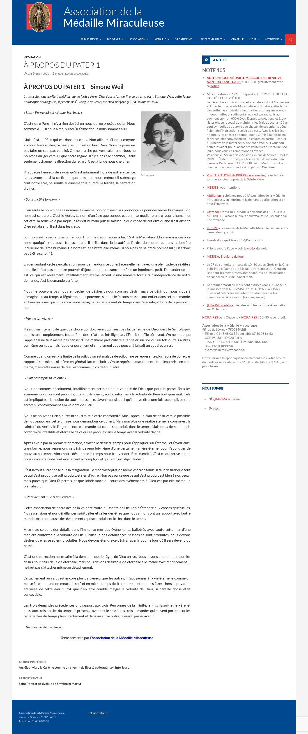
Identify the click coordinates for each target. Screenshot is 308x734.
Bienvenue (113, 39)
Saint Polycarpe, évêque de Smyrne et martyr (50, 681)
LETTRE (212, 228)
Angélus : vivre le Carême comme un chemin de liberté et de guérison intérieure (74, 664)
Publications (89, 39)
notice (214, 86)
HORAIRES (210, 317)
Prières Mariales (211, 39)
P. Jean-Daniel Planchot (72, 73)
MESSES (213, 187)
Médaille (160, 39)
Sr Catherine (183, 39)
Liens (252, 39)
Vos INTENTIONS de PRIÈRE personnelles (236, 175)
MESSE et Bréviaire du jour (225, 256)
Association (137, 39)
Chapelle (237, 39)
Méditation (32, 57)
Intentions (272, 39)
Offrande (213, 212)
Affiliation (214, 195)
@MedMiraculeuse (220, 305)
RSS (215, 409)
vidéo (251, 248)
